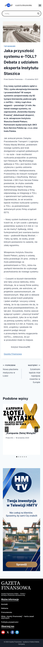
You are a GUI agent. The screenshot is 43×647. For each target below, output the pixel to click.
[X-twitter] (8, 632)
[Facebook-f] (12, 632)
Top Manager (9, 46)
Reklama (4, 608)
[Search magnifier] (38, 13)
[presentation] (21, 416)
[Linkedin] (17, 632)
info (11, 438)
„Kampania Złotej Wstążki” (21, 433)
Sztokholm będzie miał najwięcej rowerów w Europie (34, 373)
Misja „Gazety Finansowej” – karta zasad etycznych (17, 617)
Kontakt (4, 604)
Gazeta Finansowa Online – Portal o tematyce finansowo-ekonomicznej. (13, 594)
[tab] (16, 456)
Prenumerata (6, 612)
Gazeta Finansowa (15, 79)
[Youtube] (3, 632)
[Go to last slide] (7, 429)
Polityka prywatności (9, 622)
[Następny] (36, 429)
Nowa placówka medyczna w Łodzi (10, 370)
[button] (40, 5)
